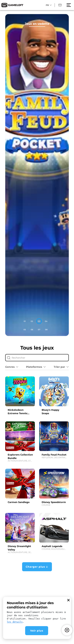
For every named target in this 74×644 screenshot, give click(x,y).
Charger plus (35, 566)
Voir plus (36, 630)
